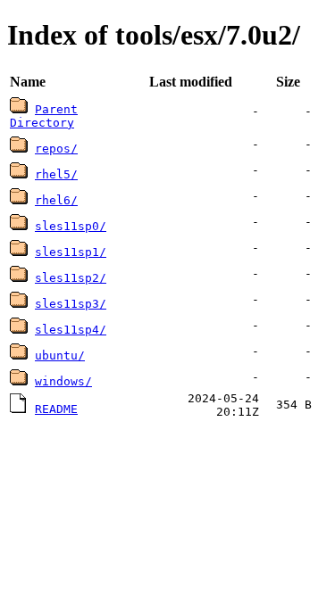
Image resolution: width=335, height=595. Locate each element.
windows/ (63, 381)
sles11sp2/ (70, 278)
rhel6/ (56, 200)
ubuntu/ (60, 355)
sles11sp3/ (70, 303)
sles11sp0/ (70, 226)
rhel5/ (56, 174)
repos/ (56, 148)
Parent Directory (44, 116)
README (56, 409)
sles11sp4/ (70, 329)
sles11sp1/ (70, 252)
